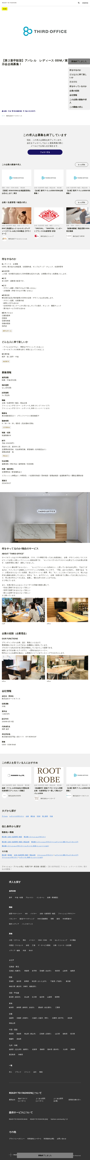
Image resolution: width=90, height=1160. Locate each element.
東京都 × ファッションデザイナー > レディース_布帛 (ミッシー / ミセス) (25, 846)
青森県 (26, 971)
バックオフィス (27, 924)
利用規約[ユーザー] (34, 1139)
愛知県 (40, 1007)
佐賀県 (34, 1049)
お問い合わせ (61, 1139)
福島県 (72, 971)
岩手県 (34, 971)
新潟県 (11, 997)
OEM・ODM (42, 940)
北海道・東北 (14, 966)
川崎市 (25, 986)
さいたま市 (42, 981)
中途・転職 (19, 897)
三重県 (57, 1007)
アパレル (5, 816)
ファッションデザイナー (10, 857)
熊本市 (56, 1049)
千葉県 (52, 981)
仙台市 (48, 971)
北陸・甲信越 (14, 993)
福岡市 (25, 1049)
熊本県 (49, 1049)
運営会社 (12, 1100)
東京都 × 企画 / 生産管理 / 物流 (12, 837)
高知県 (19, 1039)
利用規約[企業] (49, 1139)
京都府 (19, 1018)
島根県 (19, 1034)
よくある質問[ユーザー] (40, 1099)
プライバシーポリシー (17, 1139)
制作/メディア (14, 924)
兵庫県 (54, 1018)
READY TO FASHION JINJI (39, 1119)
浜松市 (31, 1007)
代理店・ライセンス (16, 945)
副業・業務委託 (52, 897)
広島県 (42, 1034)
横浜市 (19, 986)
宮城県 (42, 971)
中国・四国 (13, 1029)
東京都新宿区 (17, 111)
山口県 (57, 1034)
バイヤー (33, 913)
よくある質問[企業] (58, 1099)
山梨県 (49, 997)
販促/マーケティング (27, 919)
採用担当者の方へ (75, 1100)
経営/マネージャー (15, 913)
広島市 (48, 1034)
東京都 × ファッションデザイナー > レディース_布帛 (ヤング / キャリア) (54, 842)
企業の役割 (74, 90)
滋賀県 (11, 1018)
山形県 (65, 971)
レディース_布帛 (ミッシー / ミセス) (31, 857)
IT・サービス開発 (44, 945)
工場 (33, 945)
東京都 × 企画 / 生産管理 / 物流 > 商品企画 (15, 842)
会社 (35, 1072)
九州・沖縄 (13, 1045)
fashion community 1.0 (59, 1119)
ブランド (18, 1072)
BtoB (30, 950)
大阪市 (40, 1018)
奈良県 (70, 1018)
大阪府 (34, 1018)
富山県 (26, 997)
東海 (10, 1003)
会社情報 (73, 95)
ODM (38, 816)
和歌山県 (12, 1023)
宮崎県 (73, 1049)
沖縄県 (20, 1054)
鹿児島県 (12, 1054)
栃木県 (19, 981)
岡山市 (32, 1034)
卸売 (27, 945)
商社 (24, 940)
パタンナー (13, 919)
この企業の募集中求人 (78, 101)
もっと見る (81, 165)
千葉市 (59, 981)
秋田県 (57, 971)
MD (26, 913)
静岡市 (25, 1007)
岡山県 (26, 1034)
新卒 (10, 897)
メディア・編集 (14, 950)
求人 (10, 1072)
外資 (24, 950)
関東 (10, 977)
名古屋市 (48, 1007)
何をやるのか (75, 70)
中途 (51, 816)
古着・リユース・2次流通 (62, 945)
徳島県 (65, 1034)
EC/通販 (73, 940)
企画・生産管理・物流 (47, 913)
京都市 (25, 1018)
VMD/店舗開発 (42, 919)
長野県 (57, 997)
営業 (52, 919)
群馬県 (26, 981)
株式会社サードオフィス (14, 116)
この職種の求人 (76, 107)
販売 (58, 919)
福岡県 (11, 1049)
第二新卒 (45, 816)
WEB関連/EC (67, 919)
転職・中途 (7, 111)
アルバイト (30, 897)
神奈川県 (12, 986)
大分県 (65, 1049)
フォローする (45, 152)
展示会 (33, 816)
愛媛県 (11, 1039)
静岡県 (19, 1007)
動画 (41, 1072)
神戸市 (60, 1018)
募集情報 (73, 81)
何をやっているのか (78, 86)
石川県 (34, 997)
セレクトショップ (61, 940)
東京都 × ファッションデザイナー (35, 837)
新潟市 (17, 997)
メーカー (32, 940)
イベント (27, 1072)
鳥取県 (11, 1034)
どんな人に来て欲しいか (78, 76)
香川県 (72, 1034)
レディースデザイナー (16, 816)
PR (51, 940)
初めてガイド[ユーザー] (22, 1099)
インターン (40, 897)
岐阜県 (11, 1007)
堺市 (46, 1018)
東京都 (68, 981)
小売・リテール (14, 940)
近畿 (10, 1014)
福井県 (42, 997)
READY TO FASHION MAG (18, 1119)
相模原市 (32, 986)
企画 (27, 816)
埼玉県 (34, 981)
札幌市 (17, 971)
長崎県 (42, 1049)
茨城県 (11, 981)
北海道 (11, 971)
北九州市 (18, 1049)
